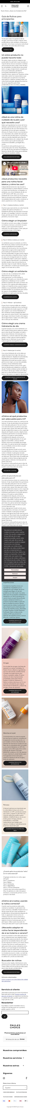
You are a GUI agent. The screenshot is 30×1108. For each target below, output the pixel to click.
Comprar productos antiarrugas (15, 691)
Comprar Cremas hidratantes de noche (15, 378)
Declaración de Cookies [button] (16, 566)
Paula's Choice (5, 11)
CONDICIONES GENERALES (8, 1092)
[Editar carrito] (28, 6)
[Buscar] (5, 6)
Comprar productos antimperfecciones (15, 621)
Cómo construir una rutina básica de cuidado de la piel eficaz (15, 980)
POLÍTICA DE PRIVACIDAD (21, 1092)
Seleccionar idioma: (9, 1083)
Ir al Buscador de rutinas (11, 156)
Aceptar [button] (15, 577)
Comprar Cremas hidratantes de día (15, 344)
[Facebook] (26, 1078)
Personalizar (15, 570)
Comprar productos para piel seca (15, 829)
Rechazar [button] (15, 573)
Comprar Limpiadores (10, 234)
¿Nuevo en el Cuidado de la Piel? (18, 11)
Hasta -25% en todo (15, 1)
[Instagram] (4, 1078)
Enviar (22, 1039)
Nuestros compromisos (15, 1050)
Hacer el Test (8, 49)
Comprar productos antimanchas (15, 763)
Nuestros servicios (12, 1057)
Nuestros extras (11, 1065)
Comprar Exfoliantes (10, 297)
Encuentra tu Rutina (10, 470)
